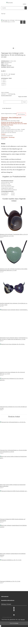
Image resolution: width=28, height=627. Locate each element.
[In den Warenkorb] (2, 18)
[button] (19, 4)
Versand (13, 74)
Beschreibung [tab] (21, 114)
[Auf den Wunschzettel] (24, 22)
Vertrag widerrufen (7, 617)
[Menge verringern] (2, 101)
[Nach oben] (0, 626)
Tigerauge (8, 65)
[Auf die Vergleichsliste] (21, 22)
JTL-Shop (16, 623)
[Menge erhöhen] (23, 105)
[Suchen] (26, 7)
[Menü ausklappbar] (3, 3)
